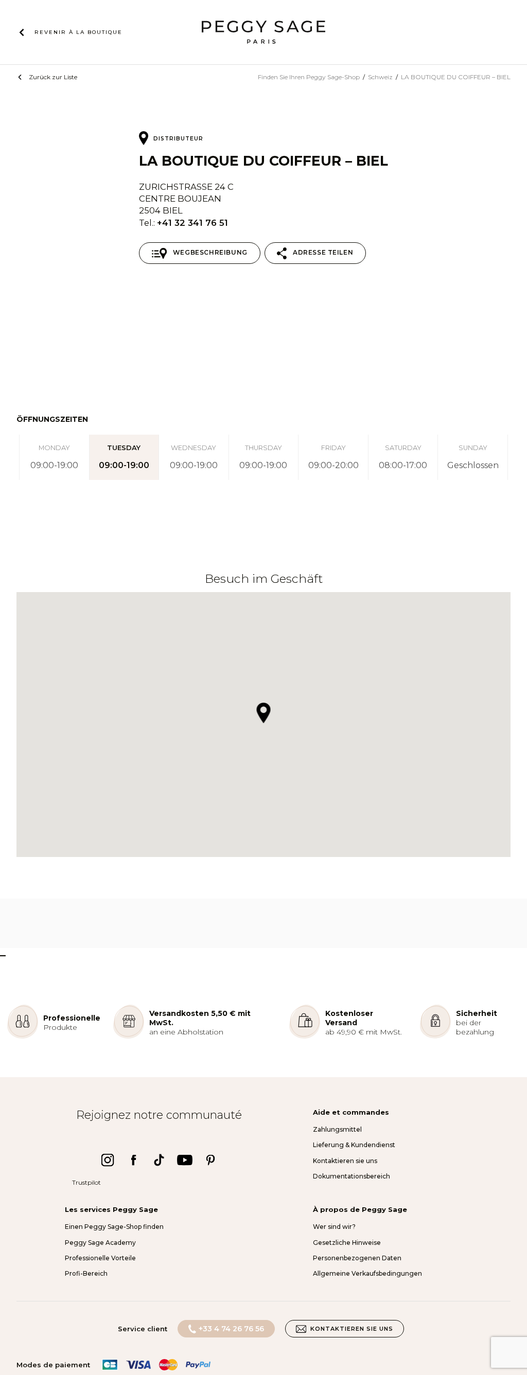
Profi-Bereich (86, 1273)
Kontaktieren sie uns (345, 1161)
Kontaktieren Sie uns (351, 1328)
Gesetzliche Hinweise (347, 1242)
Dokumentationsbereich (351, 1176)
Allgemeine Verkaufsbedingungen (367, 1273)
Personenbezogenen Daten (357, 1258)
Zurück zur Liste (53, 77)
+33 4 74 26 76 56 (231, 1328)
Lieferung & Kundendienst (354, 1145)
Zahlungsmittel (337, 1129)
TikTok (159, 1160)
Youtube (184, 1160)
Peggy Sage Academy (100, 1242)
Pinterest (210, 1160)
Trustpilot (86, 1182)
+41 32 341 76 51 (192, 223)
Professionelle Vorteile (100, 1258)
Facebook (133, 1160)
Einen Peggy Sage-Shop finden (114, 1226)
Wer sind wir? (334, 1226)
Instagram (107, 1160)
